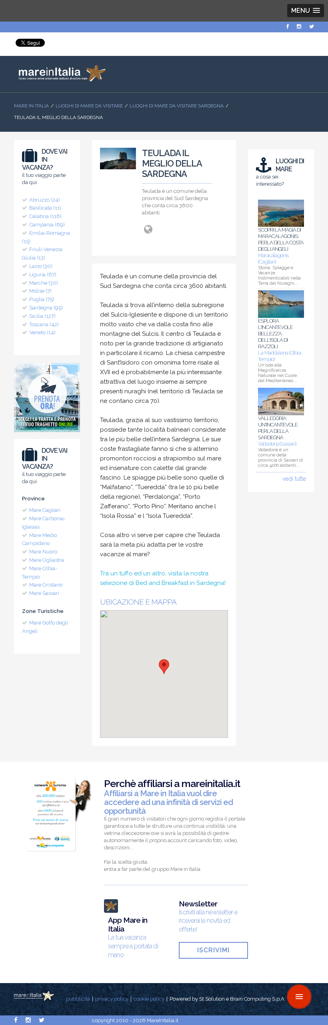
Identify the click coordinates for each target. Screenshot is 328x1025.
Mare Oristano (45, 585)
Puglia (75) (41, 299)
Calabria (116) (45, 216)
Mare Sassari (44, 593)
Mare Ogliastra (46, 560)
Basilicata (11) (45, 208)
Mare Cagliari (44, 510)
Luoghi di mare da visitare (89, 106)
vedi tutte (294, 479)
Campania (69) (47, 225)
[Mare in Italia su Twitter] (311, 27)
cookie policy (149, 999)
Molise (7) (40, 291)
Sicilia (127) (42, 316)
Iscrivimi (213, 950)
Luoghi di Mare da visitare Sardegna (177, 106)
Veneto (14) (42, 332)
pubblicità (78, 999)
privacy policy (111, 999)
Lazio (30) (40, 266)
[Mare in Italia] (60, 79)
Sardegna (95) (46, 308)
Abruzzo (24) (44, 200)
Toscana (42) (44, 324)
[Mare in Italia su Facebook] (287, 27)
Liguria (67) (42, 275)
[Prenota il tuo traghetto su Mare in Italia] (47, 434)
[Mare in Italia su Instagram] (299, 27)
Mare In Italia (31, 106)
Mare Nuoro (43, 552)
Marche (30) (43, 283)
